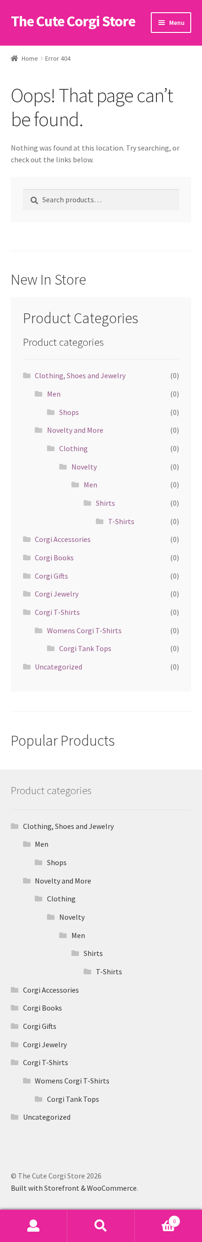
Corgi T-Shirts (57, 612)
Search (100, 1226)
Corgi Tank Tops (85, 648)
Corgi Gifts (51, 576)
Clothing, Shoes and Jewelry (80, 375)
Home (30, 58)
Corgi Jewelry (56, 593)
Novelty (84, 466)
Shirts (105, 503)
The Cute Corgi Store (73, 21)
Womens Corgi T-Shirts (84, 630)
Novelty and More (75, 430)
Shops (69, 412)
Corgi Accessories (63, 539)
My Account (33, 1226)
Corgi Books (54, 557)
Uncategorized (58, 666)
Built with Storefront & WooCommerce (74, 1188)
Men (54, 393)
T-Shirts (121, 521)
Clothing (73, 448)
